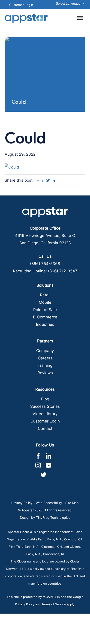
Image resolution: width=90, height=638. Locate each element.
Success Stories (45, 406)
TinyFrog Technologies (53, 517)
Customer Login (21, 5)
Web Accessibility (49, 503)
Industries (45, 324)
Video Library (45, 413)
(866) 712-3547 (62, 271)
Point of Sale (45, 309)
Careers (45, 358)
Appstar (26, 18)
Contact (45, 428)
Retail (45, 295)
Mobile (45, 302)
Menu (80, 17)
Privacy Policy (22, 503)
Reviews (45, 372)
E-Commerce (45, 317)
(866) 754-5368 (45, 263)
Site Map (72, 503)
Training (45, 365)
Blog (45, 399)
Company (45, 350)
